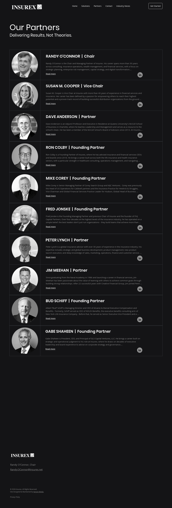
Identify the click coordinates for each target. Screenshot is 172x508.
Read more (51, 74)
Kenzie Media (38, 492)
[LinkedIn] (140, 74)
